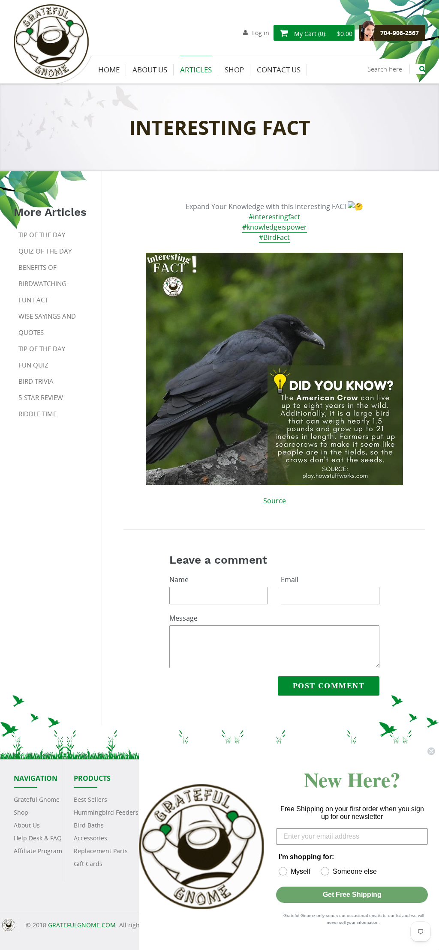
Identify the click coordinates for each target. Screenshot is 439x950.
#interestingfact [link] (274, 216)
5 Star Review (40, 397)
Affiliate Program (38, 851)
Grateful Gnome (37, 799)
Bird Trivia (36, 381)
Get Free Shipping (352, 894)
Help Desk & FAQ (38, 838)
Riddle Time (37, 413)
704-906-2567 (399, 33)
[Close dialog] (431, 751)
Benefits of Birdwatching (42, 275)
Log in (260, 33)
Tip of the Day (41, 234)
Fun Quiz (33, 365)
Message (183, 618)
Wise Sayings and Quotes (47, 324)
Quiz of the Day (45, 251)
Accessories (90, 838)
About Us (27, 825)
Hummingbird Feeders (106, 812)
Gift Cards (88, 864)
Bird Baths (89, 825)
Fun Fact (33, 300)
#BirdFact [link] (274, 237)
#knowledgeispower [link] (274, 227)
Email (289, 579)
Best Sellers (90, 799)
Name (179, 579)
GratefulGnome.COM (82, 925)
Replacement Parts (101, 851)
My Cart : (322, 34)
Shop (21, 812)
